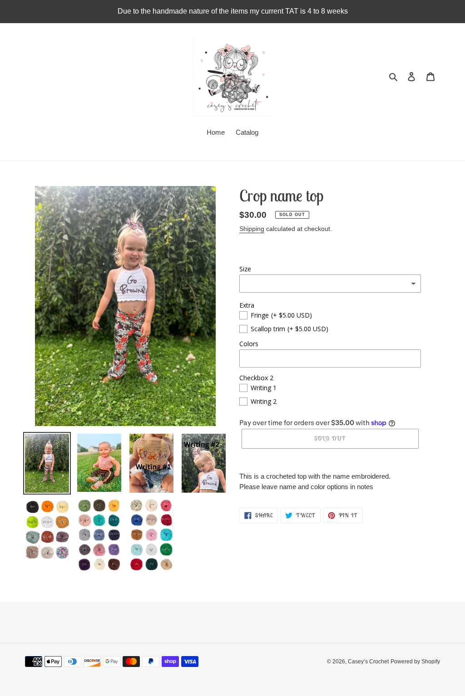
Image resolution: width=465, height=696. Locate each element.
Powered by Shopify (415, 661)
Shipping (251, 228)
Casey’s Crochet (368, 661)
